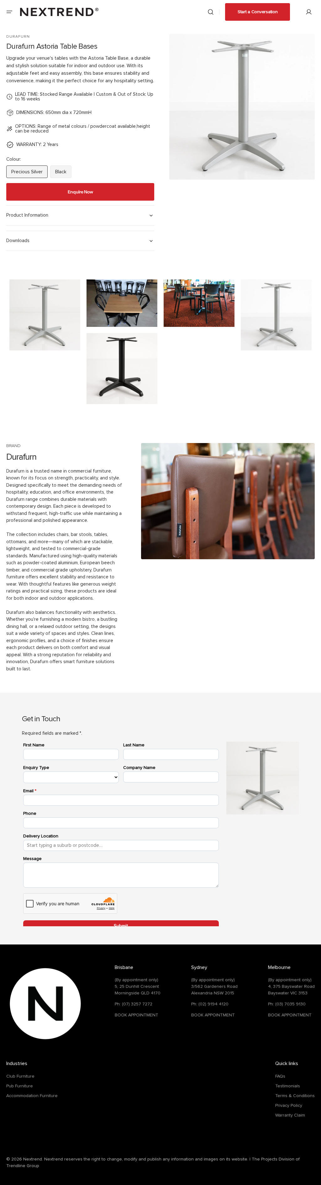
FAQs (280, 1076)
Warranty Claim (290, 1115)
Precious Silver (29, 173)
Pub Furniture (19, 1086)
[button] (9, 12)
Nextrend (32, 1159)
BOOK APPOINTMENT (136, 1015)
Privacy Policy (288, 1105)
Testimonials (287, 1086)
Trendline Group (22, 1166)
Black (63, 173)
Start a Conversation (257, 12)
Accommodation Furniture (32, 1096)
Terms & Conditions (295, 1096)
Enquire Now (80, 192)
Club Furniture (20, 1076)
